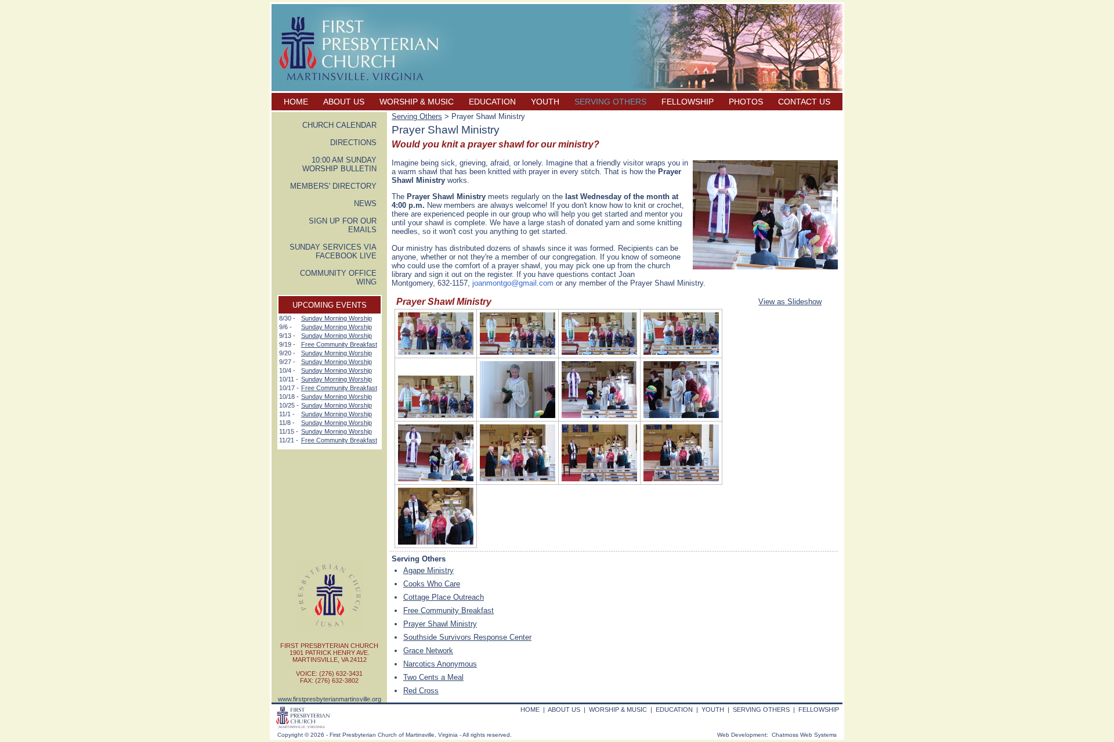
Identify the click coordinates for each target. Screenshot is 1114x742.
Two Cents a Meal (433, 677)
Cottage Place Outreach (443, 597)
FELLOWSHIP (687, 101)
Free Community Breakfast (339, 344)
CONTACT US (804, 101)
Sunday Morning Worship (336, 318)
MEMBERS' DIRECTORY (333, 186)
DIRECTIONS (353, 142)
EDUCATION (492, 101)
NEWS (365, 203)
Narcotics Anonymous (440, 664)
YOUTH (545, 101)
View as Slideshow (790, 301)
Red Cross (421, 690)
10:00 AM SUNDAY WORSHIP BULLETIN (339, 164)
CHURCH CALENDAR (339, 125)
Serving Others (417, 116)
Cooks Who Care (431, 583)
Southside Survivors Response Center (467, 637)
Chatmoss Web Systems (804, 735)
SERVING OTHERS (610, 101)
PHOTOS (746, 101)
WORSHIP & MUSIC (416, 101)
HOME (296, 101)
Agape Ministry (428, 570)
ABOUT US (343, 101)
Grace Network (428, 650)
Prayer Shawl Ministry (440, 623)
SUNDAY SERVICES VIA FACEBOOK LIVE (333, 251)
